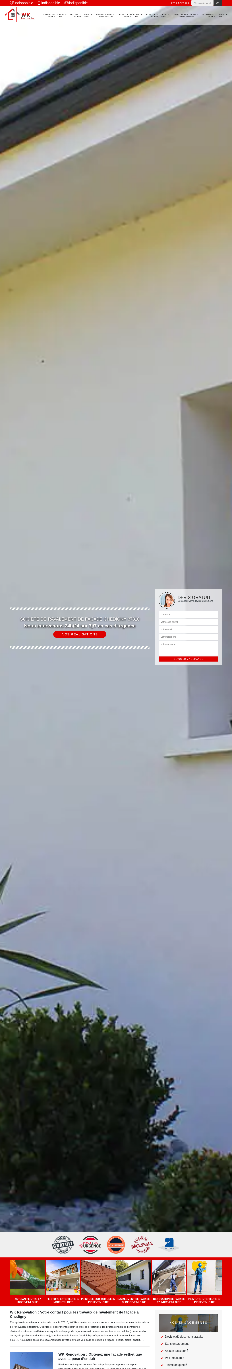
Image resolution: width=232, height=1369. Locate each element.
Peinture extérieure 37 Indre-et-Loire (158, 15)
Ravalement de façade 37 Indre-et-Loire (187, 15)
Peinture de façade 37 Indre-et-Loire (81, 15)
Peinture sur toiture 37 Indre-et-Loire (55, 15)
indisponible (23, 3)
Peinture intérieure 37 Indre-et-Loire (131, 15)
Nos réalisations (80, 634)
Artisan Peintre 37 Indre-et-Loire (105, 15)
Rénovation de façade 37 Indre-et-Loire (215, 15)
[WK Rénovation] (20, 15)
